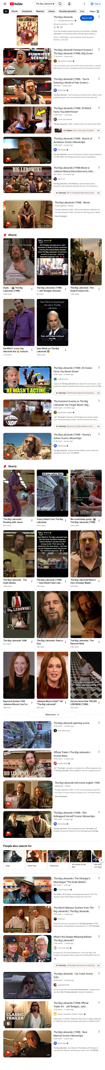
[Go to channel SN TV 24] (56, 179)
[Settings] (84, 3)
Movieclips (62, 90)
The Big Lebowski (63, 17)
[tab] (6, 11)
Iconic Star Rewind (65, 119)
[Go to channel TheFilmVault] (56, 379)
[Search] (60, 4)
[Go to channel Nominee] (56, 919)
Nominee (61, 919)
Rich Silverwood (64, 731)
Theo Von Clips (63, 948)
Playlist (70, 206)
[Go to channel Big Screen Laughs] (56, 61)
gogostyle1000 (63, 985)
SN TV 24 (61, 179)
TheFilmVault (63, 379)
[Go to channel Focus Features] (56, 889)
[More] (98, 130)
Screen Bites (63, 764)
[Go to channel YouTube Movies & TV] (56, 20)
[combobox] (44, 3)
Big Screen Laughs (65, 61)
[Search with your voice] (69, 4)
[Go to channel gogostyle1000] (56, 985)
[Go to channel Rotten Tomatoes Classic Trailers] (56, 1014)
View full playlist (61, 216)
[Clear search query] (53, 4)
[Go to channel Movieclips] (56, 90)
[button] (84, 130)
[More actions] (32, 289)
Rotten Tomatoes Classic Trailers (70, 1014)
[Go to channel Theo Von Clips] (56, 948)
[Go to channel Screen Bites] (56, 763)
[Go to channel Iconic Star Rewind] (56, 119)
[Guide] (5, 3)
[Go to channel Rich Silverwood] (56, 731)
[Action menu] (99, 16)
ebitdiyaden (59, 786)
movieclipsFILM (60, 206)
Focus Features (64, 890)
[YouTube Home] (16, 4)
